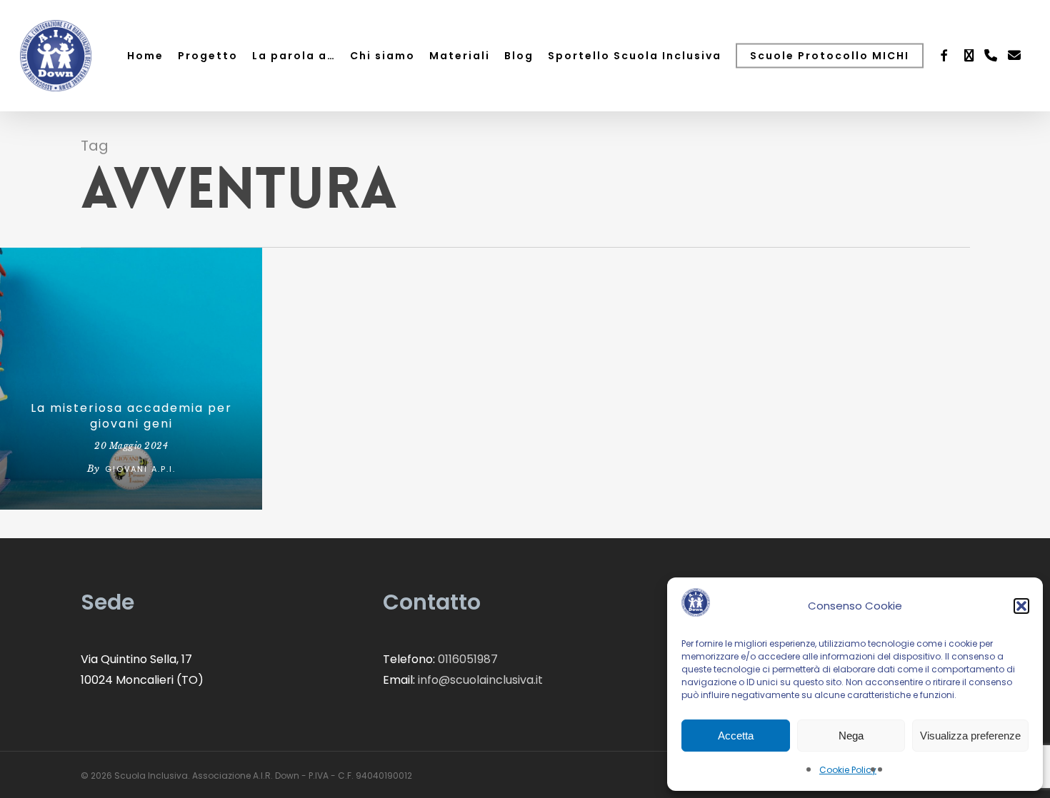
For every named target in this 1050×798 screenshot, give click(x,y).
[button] (1021, 606)
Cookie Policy (847, 770)
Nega (851, 735)
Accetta (736, 735)
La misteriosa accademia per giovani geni (131, 416)
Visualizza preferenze (970, 735)
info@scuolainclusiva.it (480, 680)
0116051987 (468, 659)
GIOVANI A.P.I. (140, 469)
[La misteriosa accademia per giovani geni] (131, 379)
